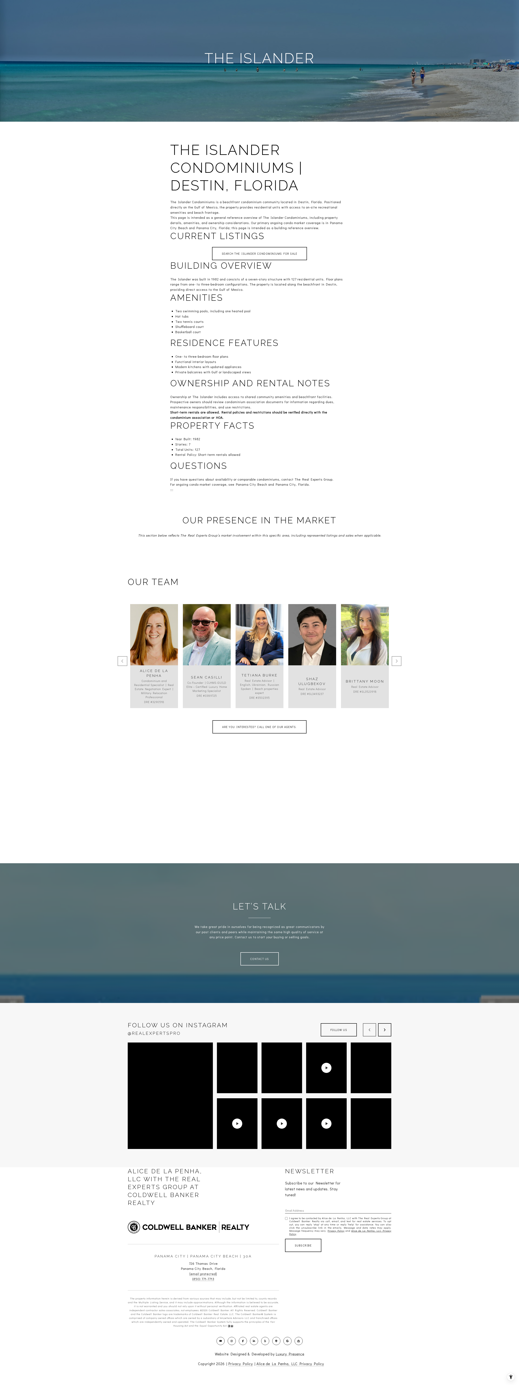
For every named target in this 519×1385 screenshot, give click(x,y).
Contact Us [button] (259, 959)
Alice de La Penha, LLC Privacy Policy (290, 1363)
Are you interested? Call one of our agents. (259, 727)
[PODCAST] (276, 1341)
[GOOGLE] (287, 1341)
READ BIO (154, 663)
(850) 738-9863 (365, 645)
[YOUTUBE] (221, 1341)
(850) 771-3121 (312, 645)
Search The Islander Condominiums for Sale (259, 254)
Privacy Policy (336, 1230)
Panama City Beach (251, 484)
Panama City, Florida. (293, 484)
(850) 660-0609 (154, 645)
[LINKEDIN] (254, 1341)
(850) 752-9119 (259, 645)
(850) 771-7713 (203, 1279)
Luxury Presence (290, 1354)
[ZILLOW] (299, 1341)
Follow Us (338, 1030)
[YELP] (265, 1341)
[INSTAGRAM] (232, 1341)
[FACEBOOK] (243, 1341)
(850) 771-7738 (206, 645)
